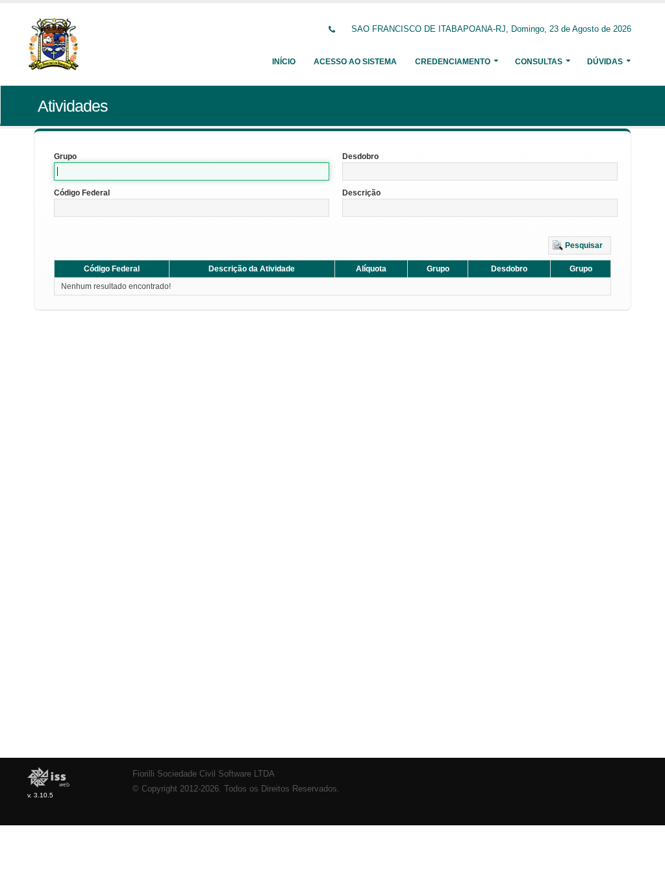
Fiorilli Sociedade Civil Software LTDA (203, 774)
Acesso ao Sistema (355, 61)
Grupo (65, 156)
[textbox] (191, 171)
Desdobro (360, 156)
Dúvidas (605, 61)
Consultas (538, 61)
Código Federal (82, 192)
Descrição (361, 192)
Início (283, 61)
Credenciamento (452, 61)
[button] (579, 245)
